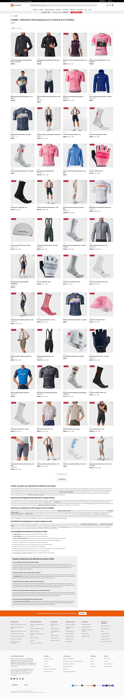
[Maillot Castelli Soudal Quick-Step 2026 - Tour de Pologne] (23, 81)
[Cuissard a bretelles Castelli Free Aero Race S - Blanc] (75, 192)
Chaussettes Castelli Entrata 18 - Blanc (98, 134)
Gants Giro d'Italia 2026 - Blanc (44, 281)
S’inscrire (82, 613)
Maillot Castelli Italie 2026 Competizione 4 (20, 392)
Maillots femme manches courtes (18, 631)
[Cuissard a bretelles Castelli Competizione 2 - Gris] (49, 448)
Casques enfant (69, 641)
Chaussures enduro (105, 638)
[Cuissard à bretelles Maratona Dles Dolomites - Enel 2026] (49, 81)
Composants (72, 9)
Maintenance (80, 9)
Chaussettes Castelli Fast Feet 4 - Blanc (20, 429)
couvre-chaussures (63, 527)
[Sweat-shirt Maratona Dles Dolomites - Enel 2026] (101, 81)
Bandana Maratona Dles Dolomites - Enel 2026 (73, 356)
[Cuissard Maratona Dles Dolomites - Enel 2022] (49, 230)
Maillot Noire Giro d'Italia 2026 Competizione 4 (47, 392)
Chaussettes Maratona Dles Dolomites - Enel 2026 (22, 171)
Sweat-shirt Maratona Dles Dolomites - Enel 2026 (100, 96)
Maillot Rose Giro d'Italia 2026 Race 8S (45, 171)
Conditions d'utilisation (68, 658)
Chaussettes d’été (105, 636)
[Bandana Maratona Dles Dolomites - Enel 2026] (75, 341)
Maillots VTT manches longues (37, 628)
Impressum (93, 666)
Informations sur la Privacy (69, 663)
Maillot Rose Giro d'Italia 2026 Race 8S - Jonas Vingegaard (99, 60)
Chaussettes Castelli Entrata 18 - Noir (97, 392)
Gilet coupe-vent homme (16, 638)
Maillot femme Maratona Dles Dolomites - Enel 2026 (74, 319)
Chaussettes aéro (105, 628)
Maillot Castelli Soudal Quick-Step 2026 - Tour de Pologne (22, 97)
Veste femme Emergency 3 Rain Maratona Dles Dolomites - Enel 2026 (21, 60)
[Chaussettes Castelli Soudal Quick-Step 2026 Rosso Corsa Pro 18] (75, 377)
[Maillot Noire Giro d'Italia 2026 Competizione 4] (49, 377)
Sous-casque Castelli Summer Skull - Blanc (20, 245)
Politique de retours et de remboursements (73, 661)
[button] (112, 5)
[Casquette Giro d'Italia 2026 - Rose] (101, 304)
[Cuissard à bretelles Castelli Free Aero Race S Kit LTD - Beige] (101, 448)
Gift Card (106, 661)
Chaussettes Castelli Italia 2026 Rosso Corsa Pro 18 (74, 463)
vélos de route (21, 663)
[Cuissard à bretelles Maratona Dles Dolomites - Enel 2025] (23, 448)
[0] (110, 5)
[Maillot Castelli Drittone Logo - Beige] (75, 413)
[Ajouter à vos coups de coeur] (33, 34)
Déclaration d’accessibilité (69, 671)
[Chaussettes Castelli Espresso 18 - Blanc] (101, 266)
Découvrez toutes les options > (34, 1)
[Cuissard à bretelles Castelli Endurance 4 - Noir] (49, 192)
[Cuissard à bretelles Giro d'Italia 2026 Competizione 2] (49, 119)
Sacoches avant (54, 635)
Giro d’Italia (89, 503)
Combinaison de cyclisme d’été (17, 636)
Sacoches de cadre (55, 640)
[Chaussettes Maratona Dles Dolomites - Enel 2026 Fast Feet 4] (75, 230)
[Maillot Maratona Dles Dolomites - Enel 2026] (23, 119)
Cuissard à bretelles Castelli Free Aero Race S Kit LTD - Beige (100, 464)
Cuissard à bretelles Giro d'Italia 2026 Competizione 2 (49, 134)
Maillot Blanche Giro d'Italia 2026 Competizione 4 (100, 207)
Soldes (92, 661)
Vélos (85, 9)
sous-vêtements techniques (84, 513)
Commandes (47, 666)
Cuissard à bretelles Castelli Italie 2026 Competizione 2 (19, 282)
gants (40, 527)
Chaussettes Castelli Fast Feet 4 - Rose (46, 319)
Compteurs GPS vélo (86, 627)
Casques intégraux (70, 633)
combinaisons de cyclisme (99, 513)
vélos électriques (32, 663)
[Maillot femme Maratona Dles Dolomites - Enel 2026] (75, 304)
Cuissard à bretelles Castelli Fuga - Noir (72, 134)
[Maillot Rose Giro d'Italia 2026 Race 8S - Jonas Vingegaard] (101, 45)
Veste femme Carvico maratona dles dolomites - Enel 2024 (75, 60)
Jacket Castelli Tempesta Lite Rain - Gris (98, 245)
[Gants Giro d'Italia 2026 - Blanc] (49, 266)
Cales (102, 631)
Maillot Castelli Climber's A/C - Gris (45, 429)
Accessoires (65, 9)
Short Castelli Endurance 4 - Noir (96, 429)
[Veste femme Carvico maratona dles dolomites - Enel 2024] (75, 45)
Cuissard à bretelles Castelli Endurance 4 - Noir (47, 207)
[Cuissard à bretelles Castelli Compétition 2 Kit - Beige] (23, 341)
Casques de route (70, 638)
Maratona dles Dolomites (20, 670)
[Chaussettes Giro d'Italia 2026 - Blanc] (75, 266)
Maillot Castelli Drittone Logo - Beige (71, 429)
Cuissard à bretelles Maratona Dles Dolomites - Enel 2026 (48, 97)
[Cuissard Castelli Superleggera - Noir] (49, 341)
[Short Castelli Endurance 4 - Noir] (101, 413)
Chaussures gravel (105, 633)
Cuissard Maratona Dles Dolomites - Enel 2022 (47, 245)
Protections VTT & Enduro (36, 643)
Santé (89, 9)
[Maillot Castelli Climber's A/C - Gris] (49, 413)
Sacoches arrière (54, 637)
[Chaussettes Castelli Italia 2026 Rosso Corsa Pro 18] (75, 448)
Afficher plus (62, 479)
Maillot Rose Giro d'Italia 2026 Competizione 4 (73, 96)
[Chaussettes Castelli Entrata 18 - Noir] (101, 377)
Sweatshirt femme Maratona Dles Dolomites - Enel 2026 (74, 171)
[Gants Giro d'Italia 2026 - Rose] (101, 155)
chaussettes (46, 527)
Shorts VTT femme (34, 637)
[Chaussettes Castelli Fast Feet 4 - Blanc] (23, 413)
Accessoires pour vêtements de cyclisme (22, 552)
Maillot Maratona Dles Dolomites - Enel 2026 (20, 134)
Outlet (91, 658)
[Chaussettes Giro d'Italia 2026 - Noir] (23, 192)
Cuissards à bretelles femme (17, 633)
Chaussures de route (106, 626)
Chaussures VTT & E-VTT (106, 641)
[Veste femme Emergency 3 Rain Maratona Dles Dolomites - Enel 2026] (23, 45)
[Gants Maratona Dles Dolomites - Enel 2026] (101, 341)
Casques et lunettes (49, 9)
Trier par (13, 28)
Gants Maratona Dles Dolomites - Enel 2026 (99, 356)
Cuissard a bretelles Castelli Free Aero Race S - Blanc (73, 208)
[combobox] (63, 5)
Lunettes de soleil (70, 631)
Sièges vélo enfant (55, 628)
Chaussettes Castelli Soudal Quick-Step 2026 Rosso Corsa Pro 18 (75, 393)
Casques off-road (69, 636)
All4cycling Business (108, 663)
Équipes (41, 9)
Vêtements (35, 9)
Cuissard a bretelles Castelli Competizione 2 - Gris (48, 463)
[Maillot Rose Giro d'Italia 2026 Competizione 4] (75, 81)
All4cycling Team (108, 666)
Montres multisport (86, 624)
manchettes (53, 527)
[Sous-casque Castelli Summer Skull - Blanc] (23, 230)
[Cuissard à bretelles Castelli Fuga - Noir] (75, 119)
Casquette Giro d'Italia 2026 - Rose (97, 319)
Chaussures (58, 9)
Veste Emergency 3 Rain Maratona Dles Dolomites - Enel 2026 (48, 60)
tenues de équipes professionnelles (19, 661)
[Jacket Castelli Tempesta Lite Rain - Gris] (101, 230)
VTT (25, 663)
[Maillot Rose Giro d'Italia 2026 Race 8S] (49, 155)
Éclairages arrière (86, 636)
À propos (92, 663)
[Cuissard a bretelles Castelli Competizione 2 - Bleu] (23, 304)
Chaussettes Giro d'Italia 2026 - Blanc (71, 281)
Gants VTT (32, 640)
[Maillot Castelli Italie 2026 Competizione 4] (23, 377)
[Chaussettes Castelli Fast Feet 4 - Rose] (49, 304)
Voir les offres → (76, 12)
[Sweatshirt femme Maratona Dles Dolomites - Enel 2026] (75, 155)
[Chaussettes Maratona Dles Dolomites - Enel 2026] (23, 155)
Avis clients (65, 669)
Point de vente (107, 658)
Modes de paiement (48, 671)
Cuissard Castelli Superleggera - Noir (45, 356)
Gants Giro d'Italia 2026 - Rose (96, 171)
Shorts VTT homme (34, 631)
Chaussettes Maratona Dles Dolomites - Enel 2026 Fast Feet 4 (74, 246)
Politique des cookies (68, 666)
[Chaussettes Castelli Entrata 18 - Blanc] (101, 119)
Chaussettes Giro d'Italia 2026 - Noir (19, 207)
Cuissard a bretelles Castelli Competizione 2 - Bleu (22, 319)
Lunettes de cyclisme (70, 624)
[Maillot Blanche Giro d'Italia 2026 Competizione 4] (101, 192)
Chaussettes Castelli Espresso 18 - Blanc (98, 281)
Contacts (46, 661)
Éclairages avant (85, 633)
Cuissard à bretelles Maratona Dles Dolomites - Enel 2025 (22, 464)
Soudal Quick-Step (48, 502)
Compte (45, 663)
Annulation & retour (48, 658)
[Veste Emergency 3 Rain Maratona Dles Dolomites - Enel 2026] (49, 45)
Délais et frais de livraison (49, 669)
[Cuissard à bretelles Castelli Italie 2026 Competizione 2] (23, 266)
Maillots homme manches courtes (18, 624)
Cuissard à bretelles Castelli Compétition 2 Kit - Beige (21, 357)
